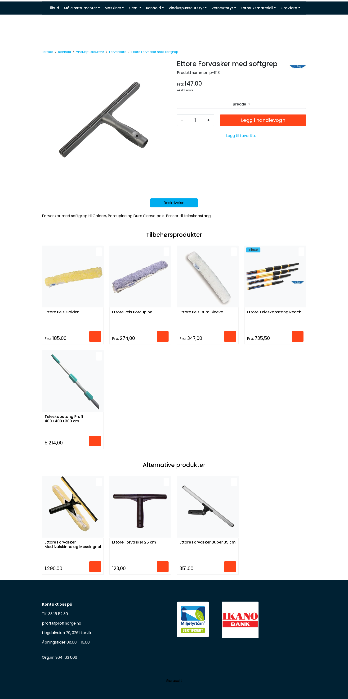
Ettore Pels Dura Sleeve (201, 312)
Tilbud (53, 7)
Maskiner (113, 7)
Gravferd (289, 7)
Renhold (153, 7)
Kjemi (133, 7)
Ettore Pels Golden (62, 312)
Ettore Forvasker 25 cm (134, 542)
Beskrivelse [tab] (174, 203)
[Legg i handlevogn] (95, 336)
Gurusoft (174, 680)
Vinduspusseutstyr (186, 7)
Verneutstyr (222, 7)
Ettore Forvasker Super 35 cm (207, 542)
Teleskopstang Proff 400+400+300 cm (64, 419)
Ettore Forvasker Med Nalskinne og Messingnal (73, 544)
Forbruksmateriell (257, 7)
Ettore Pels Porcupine (132, 312)
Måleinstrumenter (80, 7)
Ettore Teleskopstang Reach (274, 312)
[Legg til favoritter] (99, 251)
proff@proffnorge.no (61, 623)
